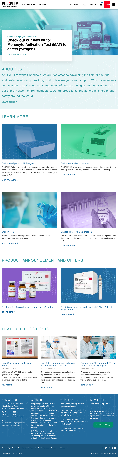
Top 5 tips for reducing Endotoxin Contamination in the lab (58, 364)
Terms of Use (16, 448)
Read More (7, 385)
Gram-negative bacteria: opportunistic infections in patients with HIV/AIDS (73, 421)
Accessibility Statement (29, 448)
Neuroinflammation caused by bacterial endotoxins (72, 429)
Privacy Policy (6, 448)
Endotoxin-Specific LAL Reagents (19, 163)
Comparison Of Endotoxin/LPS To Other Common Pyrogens (97, 364)
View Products (15, 54)
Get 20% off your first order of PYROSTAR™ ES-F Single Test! (86, 308)
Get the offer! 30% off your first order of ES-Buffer (27, 307)
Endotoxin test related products (76, 231)
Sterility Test (8, 231)
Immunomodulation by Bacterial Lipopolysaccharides (72, 404)
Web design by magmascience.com (103, 453)
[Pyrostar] (10, 4)
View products (68, 175)
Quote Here (7, 312)
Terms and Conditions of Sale (59, 448)
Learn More (8, 102)
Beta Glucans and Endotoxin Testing (16, 364)
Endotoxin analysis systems (75, 163)
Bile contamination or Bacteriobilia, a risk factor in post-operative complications (73, 412)
